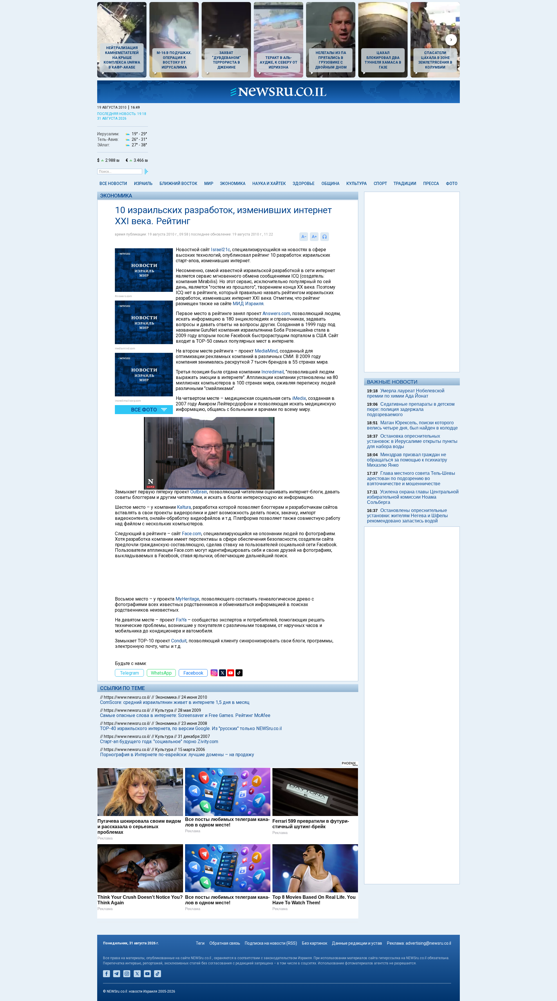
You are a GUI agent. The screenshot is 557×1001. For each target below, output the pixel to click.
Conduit (179, 641)
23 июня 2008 (194, 723)
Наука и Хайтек (269, 183)
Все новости (113, 183)
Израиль (143, 183)
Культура (356, 183)
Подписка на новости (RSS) (271, 943)
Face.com (191, 533)
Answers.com (276, 313)
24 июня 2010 (194, 697)
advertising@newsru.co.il (428, 943)
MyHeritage (187, 599)
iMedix (299, 398)
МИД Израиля (248, 303)
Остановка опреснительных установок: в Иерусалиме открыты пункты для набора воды (412, 441)
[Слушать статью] (330, 236)
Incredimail (272, 372)
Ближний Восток (178, 183)
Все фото (144, 410)
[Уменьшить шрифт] (303, 236)
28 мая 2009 (189, 710)
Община (330, 183)
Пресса (431, 183)
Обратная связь (224, 943)
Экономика (232, 183)
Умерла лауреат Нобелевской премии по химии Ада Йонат (405, 393)
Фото (451, 183)
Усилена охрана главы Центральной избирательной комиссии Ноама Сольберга (413, 497)
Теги (200, 943)
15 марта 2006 (191, 749)
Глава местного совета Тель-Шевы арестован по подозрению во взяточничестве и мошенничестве (411, 478)
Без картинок (314, 943)
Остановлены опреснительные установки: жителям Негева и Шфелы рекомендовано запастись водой (407, 515)
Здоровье (303, 183)
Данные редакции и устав (357, 943)
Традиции (405, 183)
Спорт (380, 183)
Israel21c (220, 249)
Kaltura (184, 507)
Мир (208, 183)
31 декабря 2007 (194, 736)
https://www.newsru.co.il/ (127, 697)
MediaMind (266, 351)
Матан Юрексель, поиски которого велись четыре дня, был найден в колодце (412, 425)
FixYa (181, 620)
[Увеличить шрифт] (314, 236)
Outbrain (198, 492)
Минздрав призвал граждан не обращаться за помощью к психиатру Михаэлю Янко (407, 460)
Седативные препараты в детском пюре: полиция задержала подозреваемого (411, 409)
